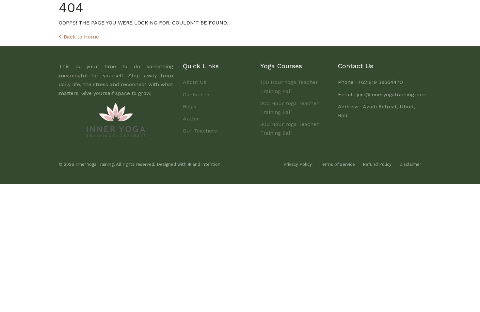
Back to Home (80, 37)
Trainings (239, 12)
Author (191, 119)
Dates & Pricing (282, 12)
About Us (209, 12)
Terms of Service (337, 164)
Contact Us (197, 94)
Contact (406, 12)
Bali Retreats (373, 12)
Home (182, 12)
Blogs (189, 106)
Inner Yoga (79, 13)
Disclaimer (410, 164)
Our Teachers (200, 131)
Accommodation (329, 12)
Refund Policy (377, 164)
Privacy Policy (297, 164)
